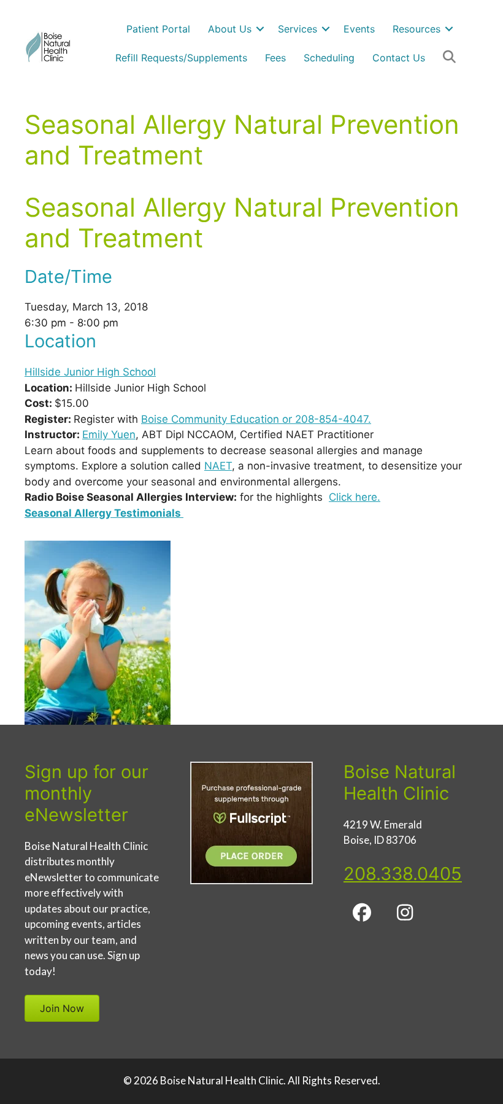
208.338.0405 (403, 873)
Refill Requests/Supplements (181, 58)
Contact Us (398, 58)
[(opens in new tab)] (251, 880)
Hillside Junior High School (90, 372)
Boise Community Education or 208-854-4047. (256, 419)
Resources (416, 29)
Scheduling (329, 58)
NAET (218, 466)
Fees (275, 58)
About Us (230, 29)
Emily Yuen (109, 434)
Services (297, 29)
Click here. (354, 497)
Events (359, 29)
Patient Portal (158, 29)
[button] (260, 28)
